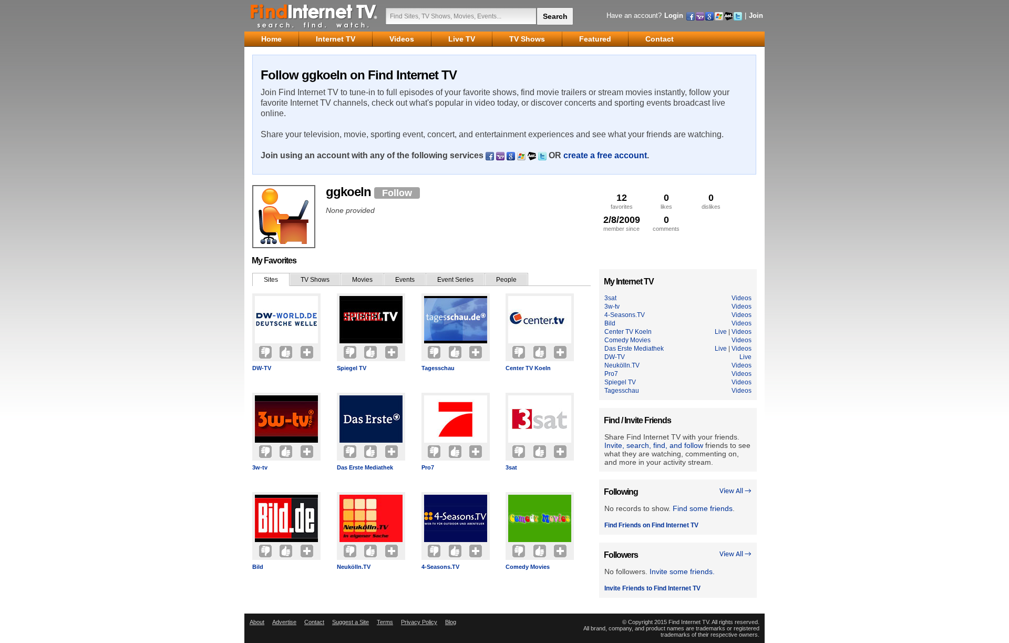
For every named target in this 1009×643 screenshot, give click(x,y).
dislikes (711, 201)
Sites (271, 279)
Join (756, 15)
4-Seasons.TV (440, 567)
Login (673, 15)
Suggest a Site (350, 622)
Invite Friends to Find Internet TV (652, 588)
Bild (257, 567)
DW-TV (261, 368)
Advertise (284, 622)
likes (666, 201)
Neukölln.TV (353, 567)
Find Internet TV (314, 16)
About (257, 622)
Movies (362, 279)
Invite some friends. (682, 571)
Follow (397, 193)
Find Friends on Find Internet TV (651, 525)
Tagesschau (438, 368)
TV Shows (315, 279)
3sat (511, 467)
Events (405, 279)
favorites (622, 201)
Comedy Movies (528, 567)
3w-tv (259, 467)
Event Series (455, 279)
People (506, 279)
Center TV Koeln (528, 368)
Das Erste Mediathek (365, 467)
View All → (735, 491)
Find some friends (703, 508)
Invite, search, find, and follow (653, 445)
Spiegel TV (351, 368)
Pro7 (427, 467)
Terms (385, 622)
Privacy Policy (419, 622)
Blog (450, 622)
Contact (314, 622)
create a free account (605, 155)
